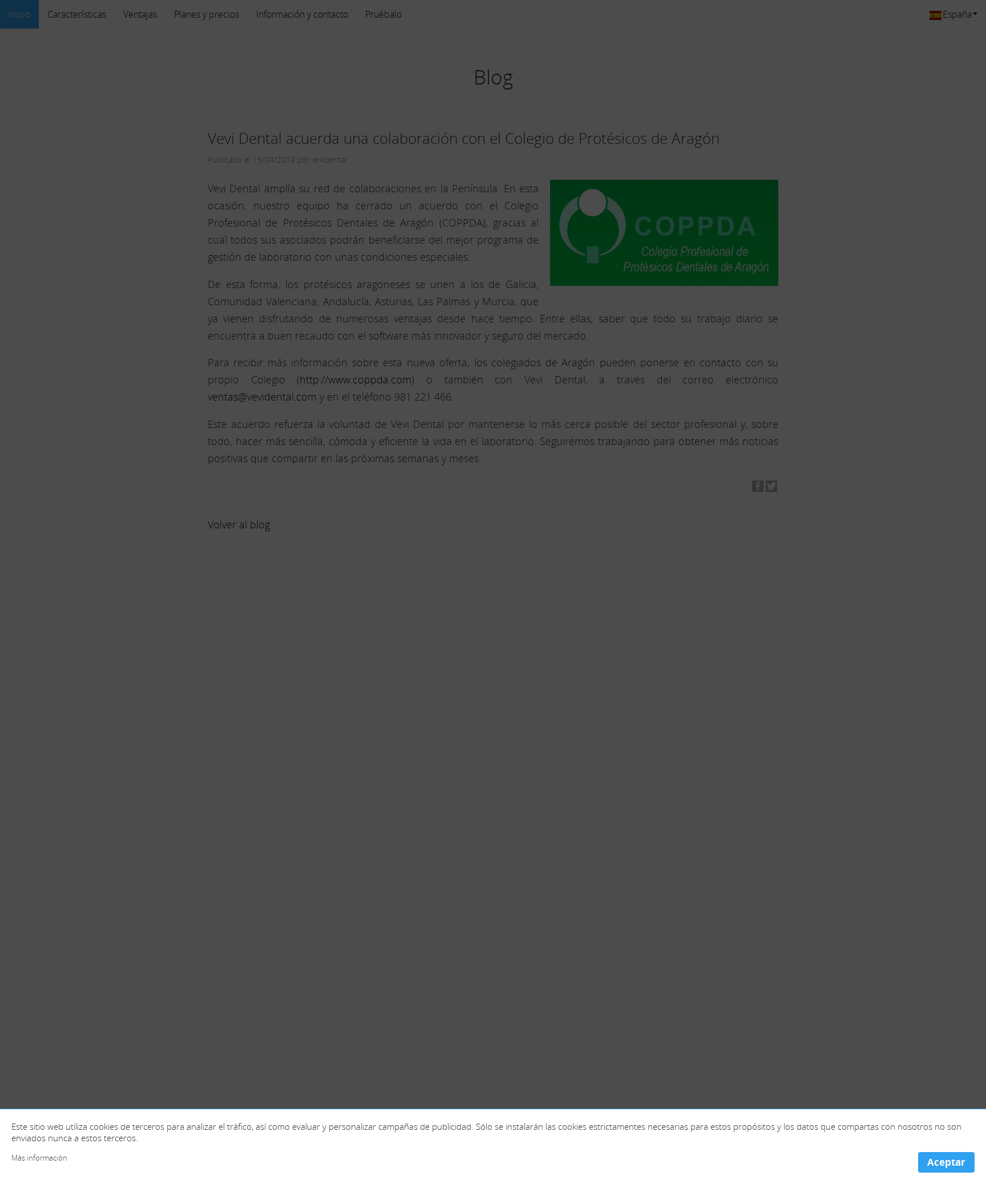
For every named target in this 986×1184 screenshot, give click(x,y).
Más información (39, 1158)
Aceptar (946, 1162)
